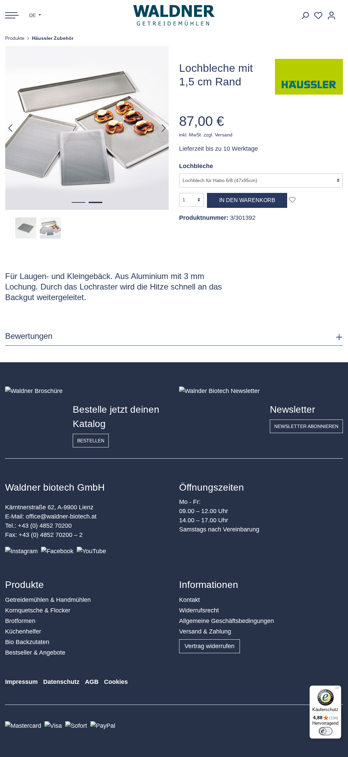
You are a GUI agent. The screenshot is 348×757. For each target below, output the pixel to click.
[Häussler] (309, 76)
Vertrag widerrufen (209, 646)
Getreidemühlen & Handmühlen (48, 599)
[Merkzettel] (318, 15)
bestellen (90, 440)
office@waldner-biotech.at (61, 516)
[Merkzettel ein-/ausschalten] (292, 199)
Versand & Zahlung (205, 631)
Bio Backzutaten (27, 642)
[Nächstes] (164, 128)
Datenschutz (61, 681)
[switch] (325, 731)
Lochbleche (196, 166)
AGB (92, 681)
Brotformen (20, 621)
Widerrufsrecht (199, 610)
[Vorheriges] (10, 128)
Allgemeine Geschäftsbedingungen (226, 621)
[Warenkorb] (340, 13)
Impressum (21, 681)
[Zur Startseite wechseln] (174, 15)
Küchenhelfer (23, 631)
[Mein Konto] (331, 15)
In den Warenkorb (247, 200)
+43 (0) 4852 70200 (45, 525)
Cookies (116, 681)
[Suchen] (305, 15)
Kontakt (189, 599)
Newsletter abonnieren (306, 426)
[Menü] (337, 690)
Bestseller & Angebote (35, 652)
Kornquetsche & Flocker (37, 610)
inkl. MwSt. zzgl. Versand (205, 134)
